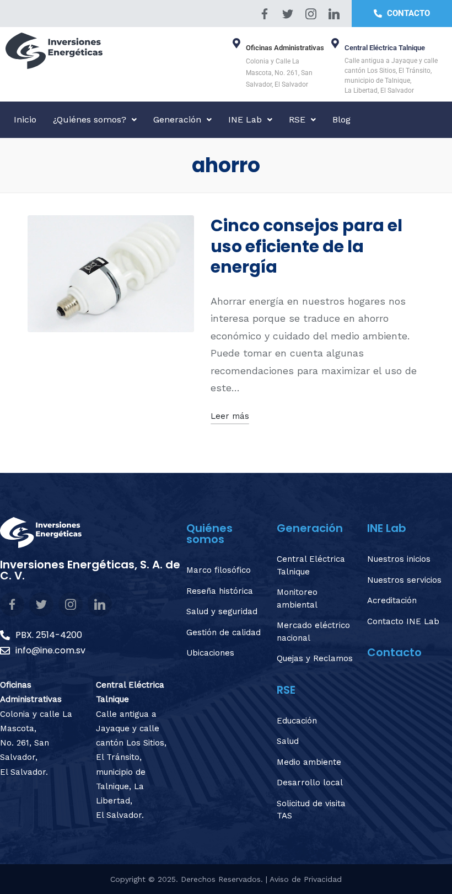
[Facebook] (264, 13)
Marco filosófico (218, 570)
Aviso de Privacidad (306, 879)
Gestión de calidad (223, 632)
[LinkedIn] (334, 13)
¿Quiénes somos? (89, 119)
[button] (95, 119)
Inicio (25, 119)
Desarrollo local (310, 782)
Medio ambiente (309, 762)
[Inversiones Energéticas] (113, 51)
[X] (287, 13)
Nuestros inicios (399, 559)
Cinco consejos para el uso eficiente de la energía (306, 246)
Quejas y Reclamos (315, 658)
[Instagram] (311, 13)
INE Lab (245, 119)
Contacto (394, 652)
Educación (297, 721)
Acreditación (392, 600)
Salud (288, 741)
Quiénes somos (209, 533)
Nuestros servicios (404, 580)
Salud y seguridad (221, 611)
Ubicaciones (210, 653)
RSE (297, 119)
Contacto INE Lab (403, 621)
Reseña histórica (219, 591)
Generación (177, 119)
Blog (341, 119)
